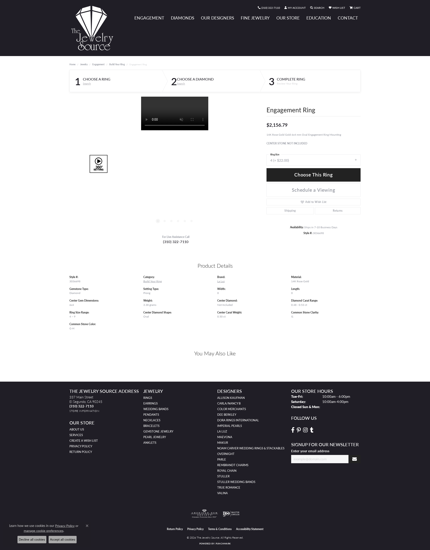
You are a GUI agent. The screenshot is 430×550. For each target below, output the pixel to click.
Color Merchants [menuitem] (231, 409)
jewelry (84, 64)
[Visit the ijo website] (231, 513)
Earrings (150, 403)
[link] (269, 7)
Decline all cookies (32, 539)
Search (87, 83)
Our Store (288, 18)
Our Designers (217, 18)
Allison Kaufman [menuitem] (231, 398)
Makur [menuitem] (222, 443)
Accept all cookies (62, 539)
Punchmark (223, 543)
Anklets (149, 443)
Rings (147, 398)
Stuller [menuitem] (223, 476)
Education (318, 18)
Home (72, 64)
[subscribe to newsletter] (354, 459)
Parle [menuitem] (221, 459)
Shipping (290, 211)
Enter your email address (310, 450)
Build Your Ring (117, 64)
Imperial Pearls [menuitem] (229, 426)
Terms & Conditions (220, 529)
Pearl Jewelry (154, 437)
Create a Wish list (83, 441)
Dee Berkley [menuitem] (226, 415)
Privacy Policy (80, 446)
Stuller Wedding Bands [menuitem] (236, 482)
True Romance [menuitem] (228, 487)
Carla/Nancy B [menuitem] (229, 403)
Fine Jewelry (255, 18)
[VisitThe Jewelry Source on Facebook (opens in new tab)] (293, 430)
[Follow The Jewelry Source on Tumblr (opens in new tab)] (311, 430)
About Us (76, 429)
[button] (295, 7)
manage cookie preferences (43, 531)
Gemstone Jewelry (158, 431)
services (76, 435)
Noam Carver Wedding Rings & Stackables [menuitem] (250, 448)
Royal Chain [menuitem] (226, 471)
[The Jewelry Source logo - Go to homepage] (94, 28)
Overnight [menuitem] (225, 454)
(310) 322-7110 (176, 241)
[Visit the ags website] (204, 513)
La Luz (221, 281)
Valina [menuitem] (222, 493)
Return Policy (80, 452)
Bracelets (151, 426)
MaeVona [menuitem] (224, 437)
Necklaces (151, 420)
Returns (338, 211)
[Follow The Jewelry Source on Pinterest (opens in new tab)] (299, 430)
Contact (348, 18)
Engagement (149, 18)
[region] (175, 164)
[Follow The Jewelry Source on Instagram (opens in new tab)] (305, 430)
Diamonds (182, 18)
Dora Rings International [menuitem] (238, 420)
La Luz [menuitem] (222, 431)
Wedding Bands (155, 409)
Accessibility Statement (249, 529)
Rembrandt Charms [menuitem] (232, 465)
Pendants (151, 415)
